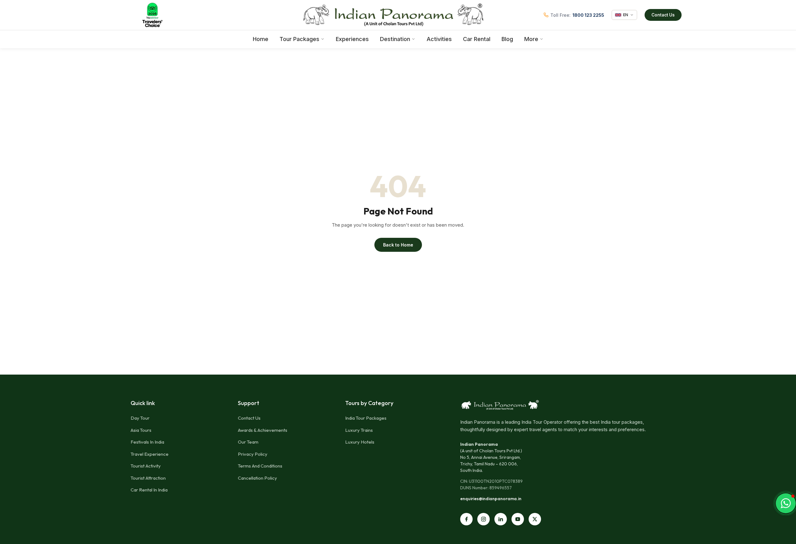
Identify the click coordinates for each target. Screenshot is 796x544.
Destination (395, 39)
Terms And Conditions (260, 466)
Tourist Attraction (148, 478)
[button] (786, 503)
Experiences (352, 39)
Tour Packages (299, 39)
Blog (507, 39)
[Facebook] (466, 519)
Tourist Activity (146, 466)
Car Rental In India (149, 490)
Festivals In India (147, 442)
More (531, 39)
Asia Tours (141, 430)
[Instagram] (483, 519)
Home (260, 39)
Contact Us (663, 14)
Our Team (248, 442)
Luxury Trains (359, 430)
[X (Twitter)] (535, 519)
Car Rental (476, 39)
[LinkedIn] (500, 519)
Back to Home (398, 244)
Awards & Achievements (262, 430)
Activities (439, 39)
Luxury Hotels (359, 442)
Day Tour (140, 418)
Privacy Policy (252, 454)
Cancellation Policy (257, 478)
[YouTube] (517, 519)
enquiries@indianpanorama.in (490, 498)
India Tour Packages (365, 418)
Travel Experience (150, 454)
